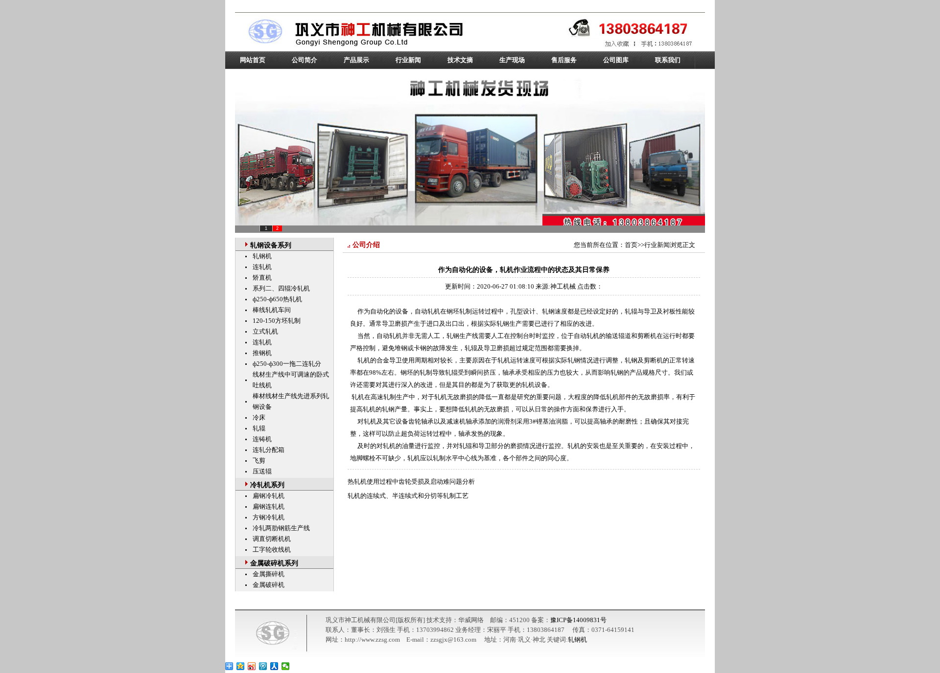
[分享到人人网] (274, 666)
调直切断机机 (272, 538)
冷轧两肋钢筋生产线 (281, 528)
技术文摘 (460, 60)
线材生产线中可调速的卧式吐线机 (291, 380)
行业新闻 (408, 60)
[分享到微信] (286, 666)
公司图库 (616, 60)
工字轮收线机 (272, 549)
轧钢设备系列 (270, 245)
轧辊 (259, 428)
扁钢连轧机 (268, 506)
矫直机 (262, 277)
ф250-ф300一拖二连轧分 (287, 363)
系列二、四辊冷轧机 (281, 288)
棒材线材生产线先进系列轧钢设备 (291, 401)
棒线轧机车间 (272, 310)
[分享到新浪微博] (252, 666)
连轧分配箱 (268, 449)
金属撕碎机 (268, 574)
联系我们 (668, 60)
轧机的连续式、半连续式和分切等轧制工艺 (408, 495)
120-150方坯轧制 (277, 320)
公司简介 (304, 60)
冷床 (259, 417)
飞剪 (259, 460)
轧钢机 (262, 256)
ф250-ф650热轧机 (277, 299)
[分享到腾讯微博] (263, 666)
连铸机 (262, 439)
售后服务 (564, 60)
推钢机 (262, 353)
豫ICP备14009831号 (578, 620)
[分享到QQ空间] (240, 666)
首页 (631, 244)
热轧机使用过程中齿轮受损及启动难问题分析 (411, 481)
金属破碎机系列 (274, 563)
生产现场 (512, 60)
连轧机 (262, 266)
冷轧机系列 (267, 485)
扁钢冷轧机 (268, 495)
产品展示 (356, 60)
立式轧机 (265, 331)
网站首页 (252, 60)
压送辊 (262, 471)
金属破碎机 (268, 584)
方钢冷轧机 (268, 517)
